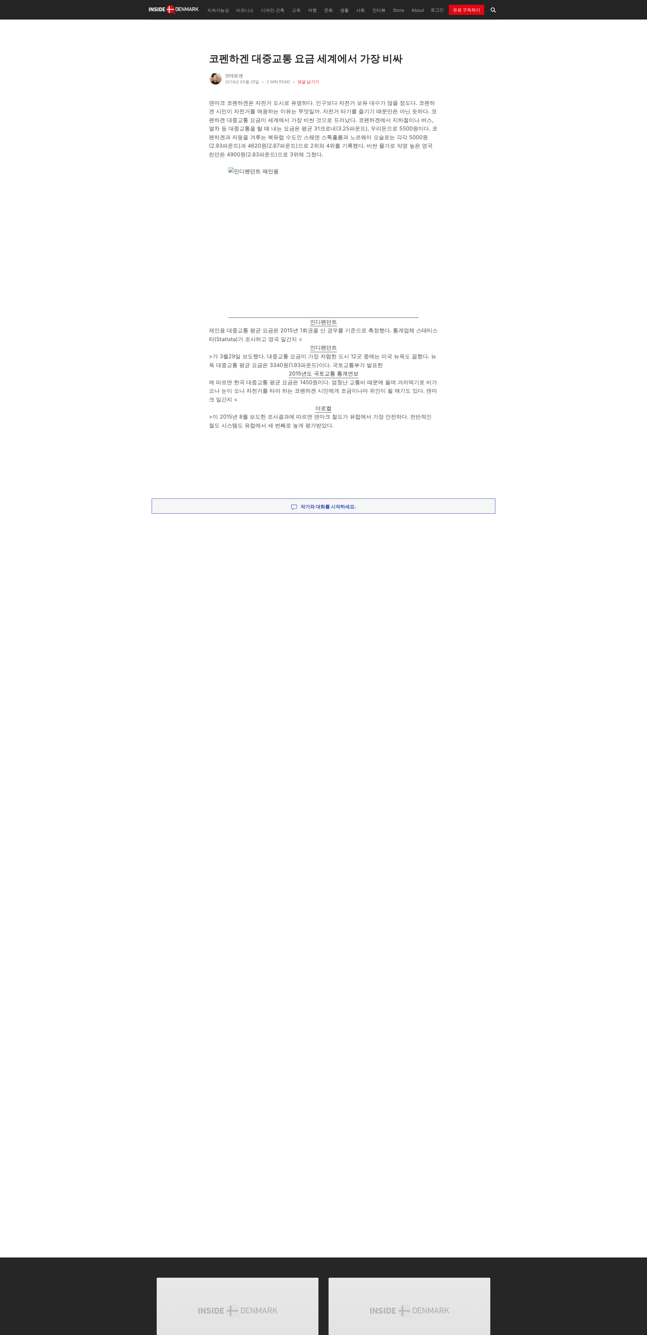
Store (398, 10)
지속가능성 (218, 10)
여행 (312, 10)
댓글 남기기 (308, 81)
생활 (344, 10)
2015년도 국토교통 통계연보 (324, 373)
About (417, 10)
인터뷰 (379, 10)
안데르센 (234, 75)
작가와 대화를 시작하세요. (328, 506)
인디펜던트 (323, 321)
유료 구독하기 (466, 9)
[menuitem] (217, 10)
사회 (360, 10)
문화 (328, 10)
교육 (296, 10)
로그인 (437, 9)
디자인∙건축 (272, 10)
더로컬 (323, 408)
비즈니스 (245, 10)
